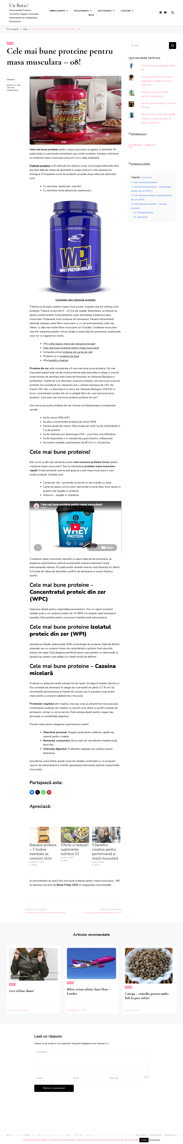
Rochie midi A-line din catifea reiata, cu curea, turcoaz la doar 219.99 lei (158, 118)
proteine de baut (69, 356)
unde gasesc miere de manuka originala (71, 343)
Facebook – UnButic (142, 145)
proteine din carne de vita (77, 352)
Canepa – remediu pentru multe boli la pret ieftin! (147, 996)
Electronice (105, 10)
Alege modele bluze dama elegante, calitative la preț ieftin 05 (157, 81)
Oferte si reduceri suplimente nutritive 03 (74, 849)
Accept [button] (144, 1140)
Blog (91, 15)
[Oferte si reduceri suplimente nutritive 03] (75, 835)
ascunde (147, 177)
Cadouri (125, 10)
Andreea (11, 80)
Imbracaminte (57, 10)
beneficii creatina (58, 360)
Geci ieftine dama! (21, 991)
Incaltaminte (81, 10)
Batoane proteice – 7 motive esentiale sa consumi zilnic (43, 852)
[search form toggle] (172, 12)
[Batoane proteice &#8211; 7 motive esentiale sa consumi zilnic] (44, 835)
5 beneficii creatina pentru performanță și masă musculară (105, 852)
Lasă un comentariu (16, 89)
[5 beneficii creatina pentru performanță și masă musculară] (106, 835)
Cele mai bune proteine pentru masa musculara (71, 348)
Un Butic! (18, 5)
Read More (154, 1139)
